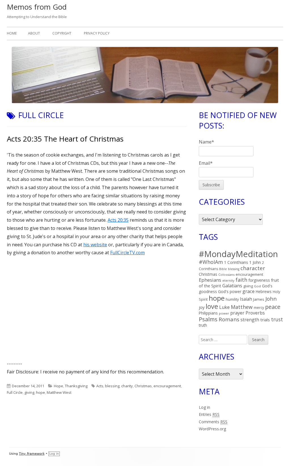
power (224, 313)
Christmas (143, 385)
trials (265, 319)
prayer (237, 313)
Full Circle (15, 392)
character (252, 268)
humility (232, 299)
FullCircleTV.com (127, 252)
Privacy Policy (97, 33)
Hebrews (264, 291)
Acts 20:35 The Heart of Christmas (65, 139)
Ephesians (210, 280)
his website (95, 244)
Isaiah (246, 299)
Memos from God (37, 7)
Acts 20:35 (118, 220)
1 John (255, 262)
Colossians (226, 274)
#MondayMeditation (238, 254)
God (257, 286)
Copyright (61, 33)
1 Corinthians (236, 262)
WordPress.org (212, 428)
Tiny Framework (31, 454)
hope (40, 392)
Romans (229, 319)
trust (277, 319)
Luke (224, 307)
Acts (99, 385)
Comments (213, 421)
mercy (259, 307)
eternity (228, 280)
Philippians (208, 313)
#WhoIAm (211, 261)
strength (249, 320)
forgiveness (259, 280)
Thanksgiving (76, 385)
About (34, 33)
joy (201, 307)
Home (12, 33)
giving (29, 392)
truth (203, 325)
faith (241, 279)
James (258, 299)
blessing (112, 385)
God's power (229, 291)
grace (248, 291)
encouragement (167, 385)
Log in (204, 407)
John (271, 298)
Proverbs (255, 313)
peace (272, 307)
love (212, 306)
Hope (58, 385)
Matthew (242, 306)
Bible (223, 269)
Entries (209, 414)
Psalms (208, 319)
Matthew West (59, 392)
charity (127, 385)
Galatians (232, 286)
